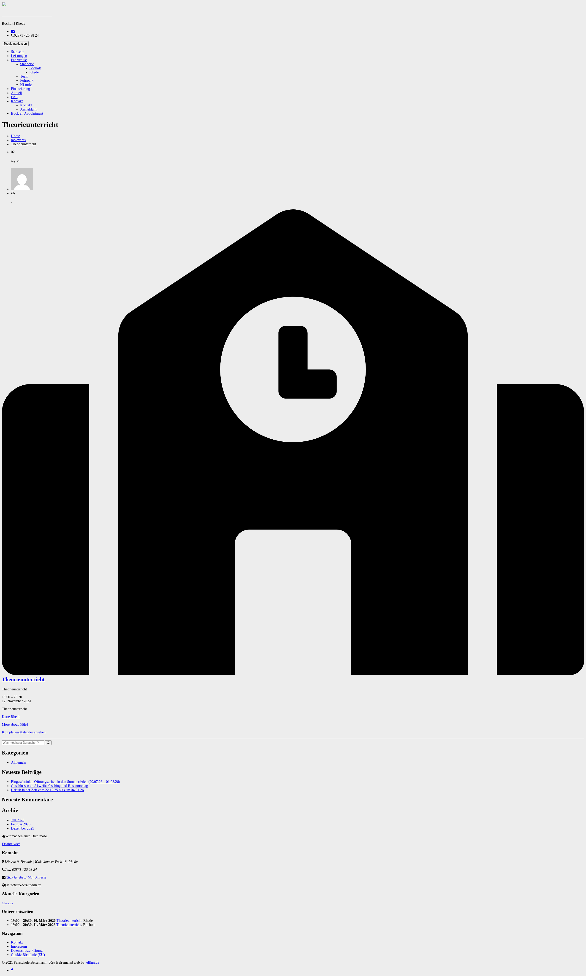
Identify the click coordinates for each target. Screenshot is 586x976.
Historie (26, 85)
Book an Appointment (27, 113)
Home (15, 136)
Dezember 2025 (22, 828)
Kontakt (17, 101)
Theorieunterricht (69, 920)
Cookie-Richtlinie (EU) (28, 955)
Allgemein (18, 762)
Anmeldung (28, 109)
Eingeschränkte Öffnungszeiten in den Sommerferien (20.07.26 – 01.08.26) (65, 782)
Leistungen (19, 56)
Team (24, 76)
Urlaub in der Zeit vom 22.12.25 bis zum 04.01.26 (47, 790)
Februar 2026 (20, 824)
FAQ (14, 97)
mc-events (18, 140)
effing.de (92, 962)
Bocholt (35, 68)
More (15, 724)
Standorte (27, 64)
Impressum (19, 946)
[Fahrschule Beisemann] (27, 16)
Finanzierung (20, 89)
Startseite (17, 52)
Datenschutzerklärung (27, 950)
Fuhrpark (26, 80)
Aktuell (16, 93)
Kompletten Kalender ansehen (24, 732)
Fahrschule (19, 60)
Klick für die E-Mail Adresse (25, 877)
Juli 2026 (17, 820)
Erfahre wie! (11, 844)
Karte (11, 717)
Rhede (34, 72)
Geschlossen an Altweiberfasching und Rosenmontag (49, 786)
